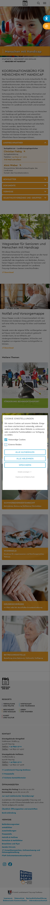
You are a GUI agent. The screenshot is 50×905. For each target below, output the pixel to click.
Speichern (25, 465)
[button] (46, 18)
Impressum (20, 477)
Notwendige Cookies (17, 440)
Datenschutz (30, 477)
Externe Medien (15, 444)
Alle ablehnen (25, 459)
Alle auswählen (25, 452)
